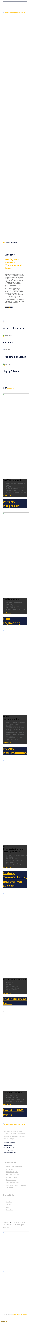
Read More (8, 307)
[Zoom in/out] (6, 1321)
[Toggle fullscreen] (4, 1321)
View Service (7, 496)
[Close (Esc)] (1, 1321)
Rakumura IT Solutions (19, 1314)
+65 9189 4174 (8, 1150)
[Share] (3, 1321)
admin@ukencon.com (10, 1152)
